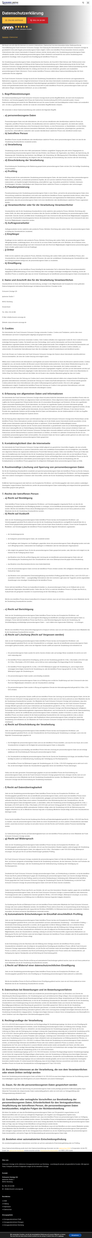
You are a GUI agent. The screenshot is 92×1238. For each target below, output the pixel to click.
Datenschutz (8, 1209)
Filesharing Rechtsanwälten (49, 1150)
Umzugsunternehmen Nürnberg (14, 1225)
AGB (5, 1201)
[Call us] (83, 3)
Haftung (6, 1204)
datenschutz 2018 (64, 1148)
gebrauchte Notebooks (16, 1150)
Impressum (7, 1206)
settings (61, 1236)
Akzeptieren (75, 1235)
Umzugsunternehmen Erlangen (14, 1222)
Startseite (5, 37)
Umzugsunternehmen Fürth (12, 1219)
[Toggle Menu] (88, 3)
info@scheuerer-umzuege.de (13, 1189)
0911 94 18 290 (9, 1186)
